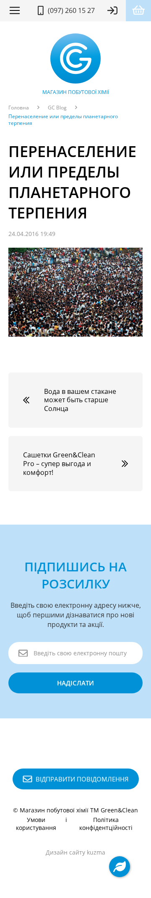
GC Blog (57, 107)
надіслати (75, 683)
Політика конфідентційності (106, 824)
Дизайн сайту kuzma (75, 852)
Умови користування (36, 824)
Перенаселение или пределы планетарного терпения (63, 120)
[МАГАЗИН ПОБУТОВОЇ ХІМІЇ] (75, 60)
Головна (18, 107)
